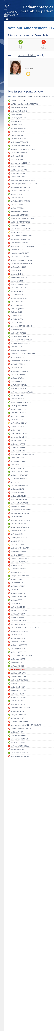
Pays (30, 96)
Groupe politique (42, 96)
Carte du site (7, 1)
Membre (22, 96)
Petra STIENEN (27, 55)
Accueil (7, 19)
